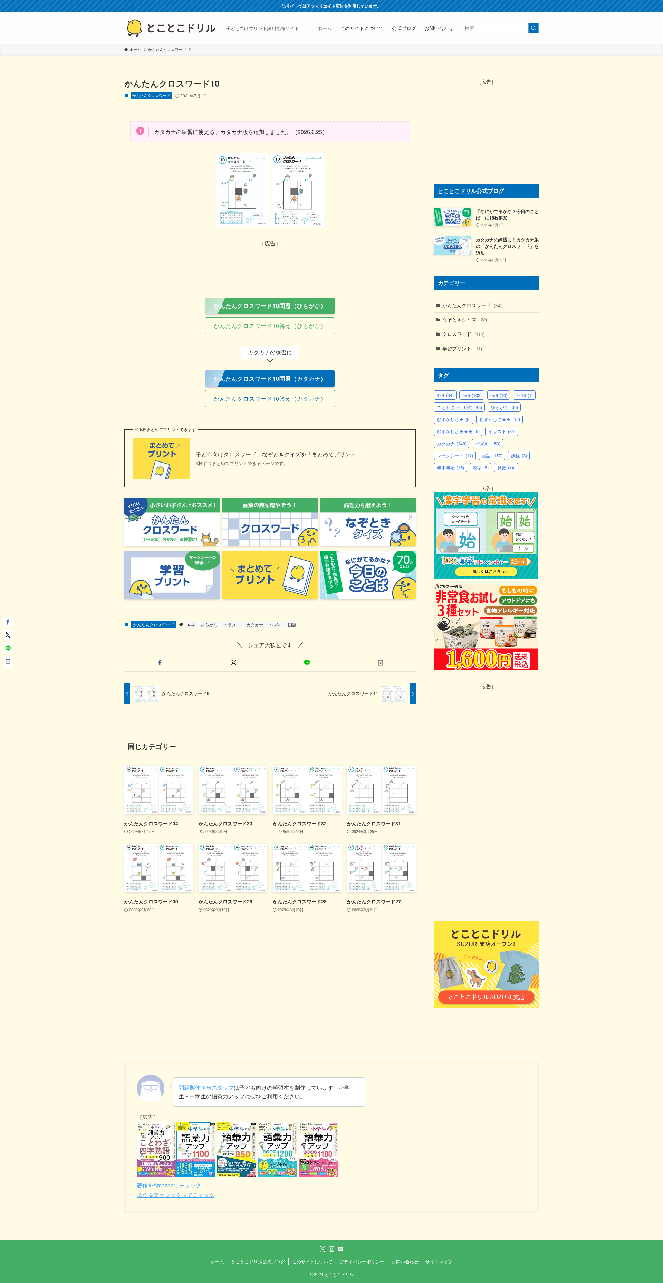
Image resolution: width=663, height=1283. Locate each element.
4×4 (191, 625)
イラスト (232, 625)
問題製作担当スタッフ (206, 1087)
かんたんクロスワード (151, 95)
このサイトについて (312, 1261)
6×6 (498, 395)
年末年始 (450, 467)
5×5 (472, 395)
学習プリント (462, 348)
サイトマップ (438, 1261)
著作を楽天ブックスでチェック (175, 1195)
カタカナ (255, 625)
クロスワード (463, 333)
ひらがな (209, 625)
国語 (292, 625)
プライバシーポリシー (361, 1261)
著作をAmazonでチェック (169, 1185)
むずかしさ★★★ (458, 431)
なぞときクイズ (464, 319)
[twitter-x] (322, 1249)
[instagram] (331, 1249)
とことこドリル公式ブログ (258, 1261)
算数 (506, 467)
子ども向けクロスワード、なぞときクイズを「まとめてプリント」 (279, 454)
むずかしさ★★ (499, 419)
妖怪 (519, 455)
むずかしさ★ (454, 419)
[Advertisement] (270, 264)
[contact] (340, 1249)
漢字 (481, 467)
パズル (275, 625)
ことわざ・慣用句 (459, 407)
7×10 (524, 395)
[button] (159, 663)
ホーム (217, 1261)
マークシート (455, 455)
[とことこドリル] (172, 28)
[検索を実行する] (533, 28)
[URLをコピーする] (380, 663)
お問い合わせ (405, 1261)
